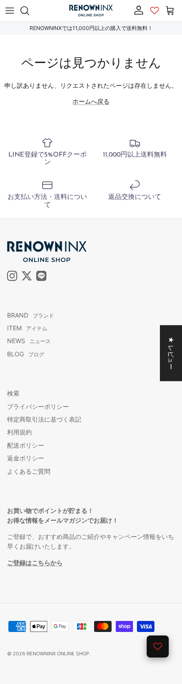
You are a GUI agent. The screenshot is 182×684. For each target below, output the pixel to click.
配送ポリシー (25, 445)
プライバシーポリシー (38, 406)
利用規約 (19, 432)
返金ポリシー (25, 458)
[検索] (29, 10)
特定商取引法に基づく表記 (44, 419)
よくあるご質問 (28, 471)
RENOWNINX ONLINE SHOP (58, 653)
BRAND (30, 315)
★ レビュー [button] (171, 353)
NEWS (29, 340)
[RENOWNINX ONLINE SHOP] (91, 10)
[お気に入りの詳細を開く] (158, 646)
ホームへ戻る (91, 101)
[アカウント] (136, 10)
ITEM (27, 328)
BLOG (25, 354)
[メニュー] (9, 10)
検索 (13, 393)
